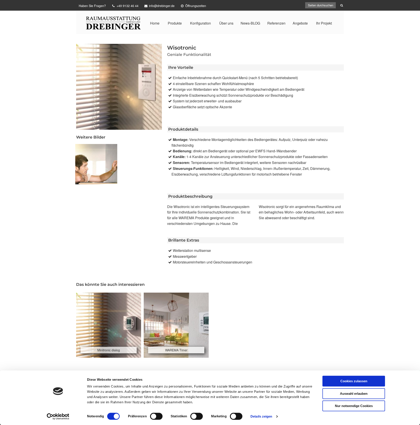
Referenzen (276, 23)
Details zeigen (261, 416)
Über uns (226, 23)
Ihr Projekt (324, 23)
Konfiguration (200, 23)
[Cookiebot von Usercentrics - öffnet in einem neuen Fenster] (58, 416)
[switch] (156, 416)
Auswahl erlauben (354, 393)
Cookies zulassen (353, 381)
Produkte (175, 23)
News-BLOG (250, 23)
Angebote (300, 23)
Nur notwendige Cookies (354, 406)
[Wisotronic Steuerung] (96, 164)
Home (154, 23)
